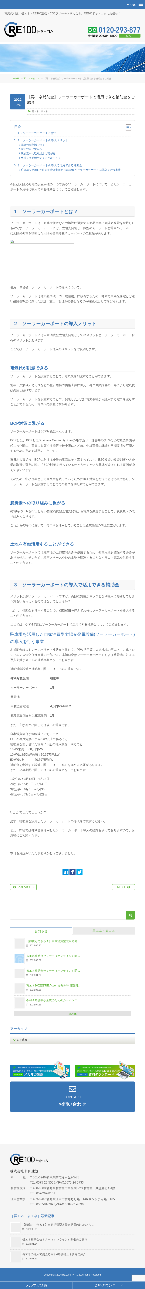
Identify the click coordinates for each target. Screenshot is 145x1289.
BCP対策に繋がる (31, 149)
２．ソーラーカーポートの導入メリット (42, 140)
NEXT (121, 887)
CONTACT (72, 1101)
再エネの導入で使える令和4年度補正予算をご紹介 (54, 1254)
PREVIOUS (26, 887)
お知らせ (41, 931)
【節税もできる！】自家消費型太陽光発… (53, 941)
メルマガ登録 (36, 1285)
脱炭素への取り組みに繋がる (38, 153)
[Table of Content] (128, 127)
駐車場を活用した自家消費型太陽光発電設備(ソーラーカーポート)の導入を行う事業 (71, 169)
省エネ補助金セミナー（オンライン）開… (53, 955)
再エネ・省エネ (31, 78)
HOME (15, 78)
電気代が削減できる (33, 144)
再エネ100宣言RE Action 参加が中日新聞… (53, 985)
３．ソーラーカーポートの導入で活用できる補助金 (49, 165)
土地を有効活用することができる (41, 157)
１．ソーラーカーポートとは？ (37, 132)
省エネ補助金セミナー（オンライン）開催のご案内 (54, 1239)
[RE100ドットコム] (28, 29)
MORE (72, 1013)
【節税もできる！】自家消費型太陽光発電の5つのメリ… (58, 1224)
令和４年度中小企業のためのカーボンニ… (53, 1000)
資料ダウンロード (108, 1285)
